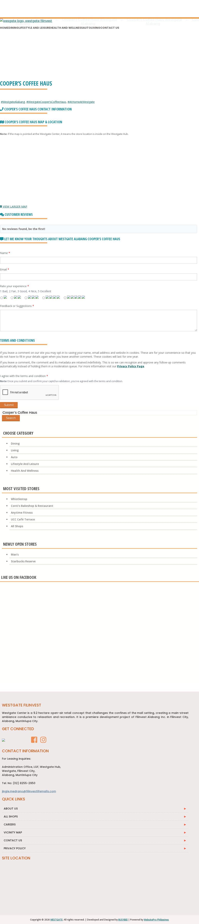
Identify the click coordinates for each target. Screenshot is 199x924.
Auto (87, 27)
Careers (10, 824)
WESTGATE (56, 919)
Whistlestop (19, 499)
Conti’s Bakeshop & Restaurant (32, 506)
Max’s (15, 554)
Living (95, 27)
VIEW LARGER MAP (14, 206)
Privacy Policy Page (130, 366)
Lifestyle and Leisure (34, 27)
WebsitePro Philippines (156, 919)
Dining (13, 27)
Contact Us (109, 27)
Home (4, 27)
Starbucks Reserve (23, 561)
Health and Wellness (66, 27)
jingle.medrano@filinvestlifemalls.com (29, 791)
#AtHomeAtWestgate (81, 102)
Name (5, 253)
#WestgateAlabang (13, 102)
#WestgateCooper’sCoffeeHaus (46, 102)
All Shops (17, 526)
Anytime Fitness (22, 512)
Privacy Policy (15, 848)
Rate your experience (14, 286)
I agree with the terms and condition (24, 376)
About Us (11, 808)
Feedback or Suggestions (17, 306)
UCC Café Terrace (23, 519)
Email (4, 269)
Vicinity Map (13, 832)
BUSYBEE (123, 919)
